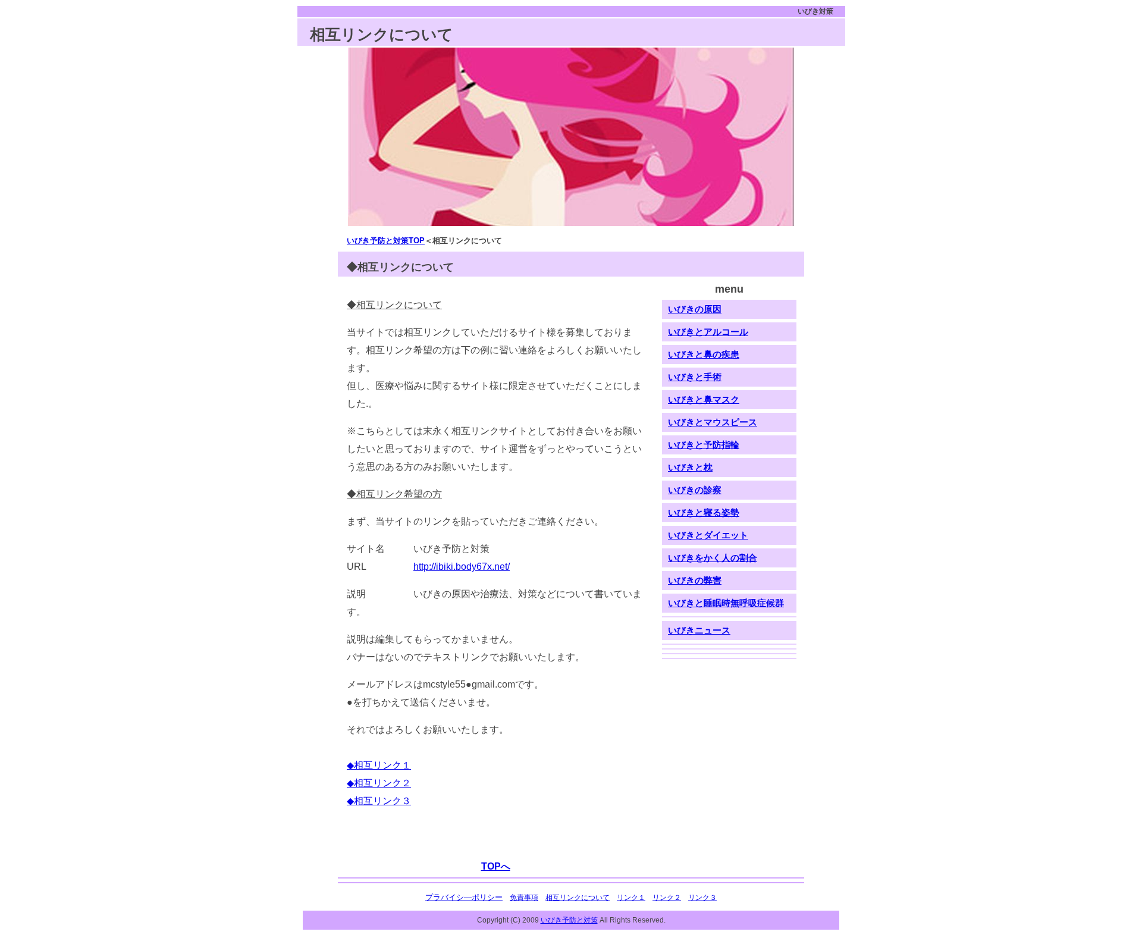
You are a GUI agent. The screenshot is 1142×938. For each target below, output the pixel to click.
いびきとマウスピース (712, 422)
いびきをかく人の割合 (712, 558)
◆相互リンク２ (379, 783)
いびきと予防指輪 (703, 445)
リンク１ (631, 897)
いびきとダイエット (708, 535)
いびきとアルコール (708, 332)
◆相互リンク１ (379, 765)
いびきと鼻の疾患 (703, 354)
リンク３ (702, 897)
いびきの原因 (694, 309)
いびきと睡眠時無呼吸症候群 (726, 603)
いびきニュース (699, 630)
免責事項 (524, 897)
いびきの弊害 (694, 580)
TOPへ (495, 866)
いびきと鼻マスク (703, 399)
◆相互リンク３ (379, 801)
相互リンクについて (577, 897)
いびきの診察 (694, 490)
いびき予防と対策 (569, 920)
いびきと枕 (690, 467)
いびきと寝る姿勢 (703, 512)
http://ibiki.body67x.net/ (461, 566)
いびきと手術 (694, 377)
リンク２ (666, 897)
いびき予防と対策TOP (386, 240)
